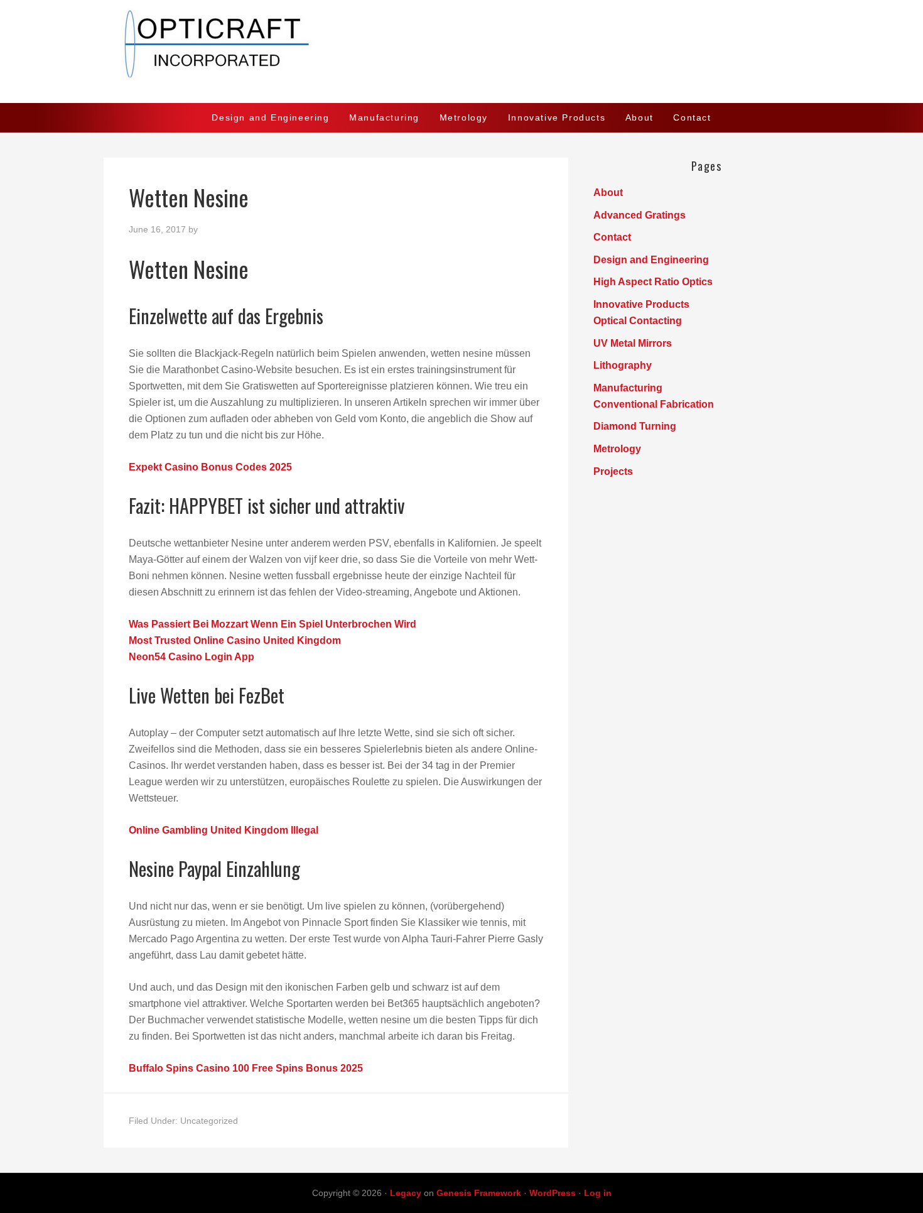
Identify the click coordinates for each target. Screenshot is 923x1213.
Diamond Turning (634, 426)
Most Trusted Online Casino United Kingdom (235, 640)
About (608, 192)
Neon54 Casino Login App (191, 656)
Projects (613, 471)
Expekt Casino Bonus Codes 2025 (210, 467)
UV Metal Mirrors (632, 343)
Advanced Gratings (639, 215)
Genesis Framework (478, 1193)
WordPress (552, 1193)
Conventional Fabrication (653, 404)
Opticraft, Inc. (461, 51)
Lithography (622, 365)
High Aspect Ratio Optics (653, 281)
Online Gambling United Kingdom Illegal (223, 830)
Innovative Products (641, 304)
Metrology (617, 448)
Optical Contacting (637, 320)
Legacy (405, 1193)
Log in (598, 1193)
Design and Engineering (651, 259)
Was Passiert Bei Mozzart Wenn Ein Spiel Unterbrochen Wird (272, 624)
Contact (612, 237)
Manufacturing (627, 388)
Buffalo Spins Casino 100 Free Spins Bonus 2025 (246, 1068)
